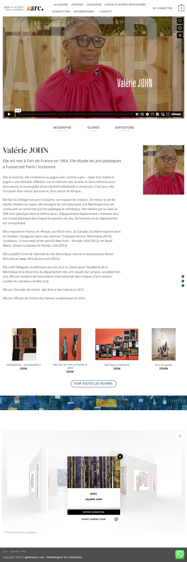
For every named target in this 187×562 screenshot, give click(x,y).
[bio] (183, 276)
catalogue (94, 4)
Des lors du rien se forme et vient (70, 366)
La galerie (61, 4)
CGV (5, 551)
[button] (162, 8)
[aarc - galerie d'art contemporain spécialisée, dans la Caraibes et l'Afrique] (24, 8)
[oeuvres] (183, 281)
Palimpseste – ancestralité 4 (23, 365)
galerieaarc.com (34, 557)
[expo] (183, 285)
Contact (106, 11)
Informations (84, 11)
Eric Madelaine (73, 557)
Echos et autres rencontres (125, 4)
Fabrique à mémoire (116, 365)
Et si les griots (163, 365)
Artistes (77, 4)
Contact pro (61, 11)
